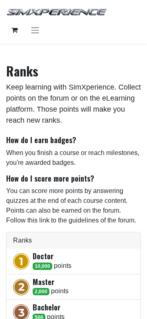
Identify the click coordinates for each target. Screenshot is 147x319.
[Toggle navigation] (35, 30)
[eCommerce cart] (14, 30)
